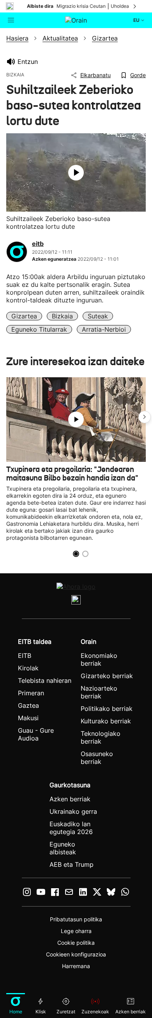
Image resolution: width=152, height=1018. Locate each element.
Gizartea (24, 316)
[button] (144, 417)
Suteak (98, 316)
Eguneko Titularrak (39, 329)
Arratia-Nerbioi (104, 329)
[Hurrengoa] (135, 6)
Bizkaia (62, 316)
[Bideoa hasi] (76, 172)
